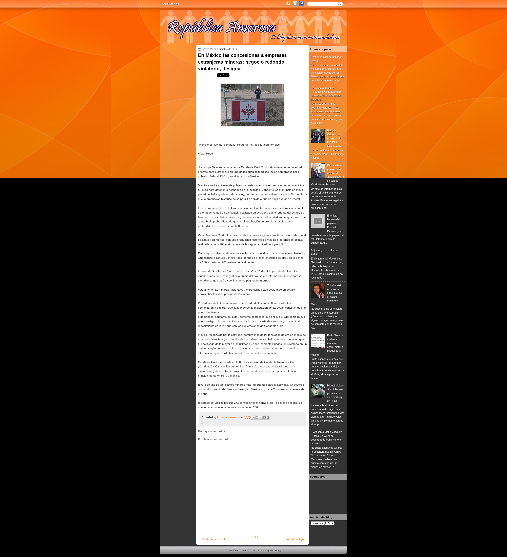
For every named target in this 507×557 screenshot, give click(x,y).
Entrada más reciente (213, 539)
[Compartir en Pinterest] (268, 418)
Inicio (256, 537)
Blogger (279, 550)
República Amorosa (240, 550)
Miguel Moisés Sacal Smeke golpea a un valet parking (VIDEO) (335, 393)
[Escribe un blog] (257, 418)
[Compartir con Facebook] (264, 418)
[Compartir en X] (261, 418)
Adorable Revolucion (229, 417)
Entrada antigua (295, 539)
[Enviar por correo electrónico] (253, 418)
